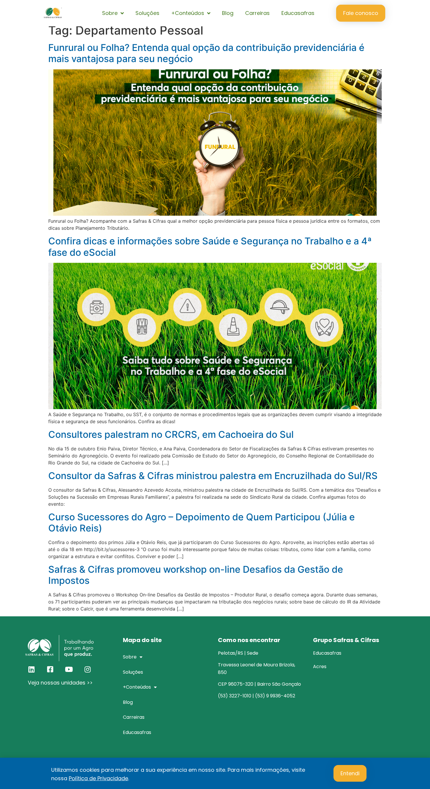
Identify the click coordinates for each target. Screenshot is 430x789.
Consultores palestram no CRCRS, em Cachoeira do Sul (171, 434)
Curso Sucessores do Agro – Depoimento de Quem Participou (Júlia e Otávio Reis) (201, 522)
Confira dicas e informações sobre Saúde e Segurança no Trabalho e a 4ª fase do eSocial (210, 246)
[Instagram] (87, 669)
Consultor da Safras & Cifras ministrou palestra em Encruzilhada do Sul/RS (213, 475)
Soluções (147, 13)
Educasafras (297, 13)
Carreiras (257, 13)
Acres (319, 666)
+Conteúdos (187, 13)
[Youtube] (68, 669)
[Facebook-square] (50, 669)
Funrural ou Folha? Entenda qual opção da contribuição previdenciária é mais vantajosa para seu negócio (206, 53)
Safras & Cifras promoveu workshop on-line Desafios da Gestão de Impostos (195, 575)
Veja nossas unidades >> (60, 682)
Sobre (110, 13)
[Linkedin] (31, 669)
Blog (227, 13)
